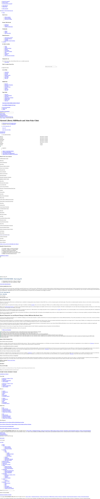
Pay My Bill (1, 442)
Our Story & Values (8, 448)
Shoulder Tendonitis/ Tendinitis (5, 177)
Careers (3, 393)
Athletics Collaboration (6, 380)
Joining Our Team (8, 466)
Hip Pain (1, 210)
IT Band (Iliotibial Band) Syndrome (6, 225)
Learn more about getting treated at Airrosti (11, 102)
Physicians (4, 379)
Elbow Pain (2, 197)
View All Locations (8, 460)
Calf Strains (2, 231)
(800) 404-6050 (2, 438)
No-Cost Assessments (6, 462)
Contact (3, 398)
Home (3, 444)
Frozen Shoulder (3, 171)
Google (59, 309)
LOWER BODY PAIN (4, 208)
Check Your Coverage (6, 410)
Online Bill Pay (5, 392)
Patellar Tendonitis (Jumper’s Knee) (6, 229)
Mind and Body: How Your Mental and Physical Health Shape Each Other (12, 422)
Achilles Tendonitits (3, 236)
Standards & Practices (36, 430)
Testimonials (4, 469)
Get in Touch (7, 480)
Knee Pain (2, 223)
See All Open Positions (9, 468)
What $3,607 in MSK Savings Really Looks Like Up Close (9, 428)
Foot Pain (1, 238)
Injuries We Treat (5, 461)
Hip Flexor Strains (3, 214)
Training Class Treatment (6, 411)
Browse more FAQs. (11, 360)
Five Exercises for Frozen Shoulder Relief (7, 426)
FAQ (3, 407)
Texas (1, 117)
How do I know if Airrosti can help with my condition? (10, 350)
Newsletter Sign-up (5, 396)
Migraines (2, 160)
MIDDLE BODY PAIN (4, 179)
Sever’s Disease (3, 242)
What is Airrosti (7, 446)
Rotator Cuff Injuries (3, 173)
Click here (92, 343)
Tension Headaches (3, 162)
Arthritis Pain (2, 205)
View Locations (3, 114)
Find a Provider (5, 408)
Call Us (6, 479)
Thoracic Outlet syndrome (4, 166)
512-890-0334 (12, 124)
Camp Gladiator (5, 381)
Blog (3, 394)
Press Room (4, 395)
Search (1, 112)
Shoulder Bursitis (3, 175)
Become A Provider (8, 467)
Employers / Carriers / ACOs (7, 378)
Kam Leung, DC (7, 292)
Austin (4, 117)
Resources (4, 482)
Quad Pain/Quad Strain (4, 221)
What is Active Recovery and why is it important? (9, 355)
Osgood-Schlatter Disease (4, 227)
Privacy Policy (29, 430)
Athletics (6, 476)
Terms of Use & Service (45, 430)
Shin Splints (2, 232)
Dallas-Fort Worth (10, 453)
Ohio (5, 450)
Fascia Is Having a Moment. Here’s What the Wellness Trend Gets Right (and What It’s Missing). (15, 424)
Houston (8, 454)
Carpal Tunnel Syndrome (4, 206)
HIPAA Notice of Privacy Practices (57, 430)
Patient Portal (2, 113)
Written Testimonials (8, 471)
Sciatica (1, 190)
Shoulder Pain (2, 169)
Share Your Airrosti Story (9, 470)
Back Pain (5, 294)
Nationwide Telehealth (9, 459)
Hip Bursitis (2, 212)
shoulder (32, 304)
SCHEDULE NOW (3, 115)
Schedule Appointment (6, 409)
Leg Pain (1, 216)
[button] (50, 158)
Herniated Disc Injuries (4, 182)
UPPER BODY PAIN (4, 158)
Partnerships (4, 473)
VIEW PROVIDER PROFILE (5, 284)
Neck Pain (2, 164)
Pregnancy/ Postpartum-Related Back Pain (7, 188)
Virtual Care (4, 463)
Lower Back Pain (3, 184)
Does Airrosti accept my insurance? (6, 341)
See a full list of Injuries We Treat (8, 105)
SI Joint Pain (2, 192)
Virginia (6, 457)
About (3, 445)
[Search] (14, 490)
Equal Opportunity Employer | (74, 430)
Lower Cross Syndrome (4, 186)
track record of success (9, 306)
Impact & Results (8, 447)
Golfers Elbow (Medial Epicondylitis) (6, 199)
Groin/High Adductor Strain (5, 218)
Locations (4, 449)
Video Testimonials (8, 472)
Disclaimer (66, 430)
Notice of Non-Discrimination (85, 430)
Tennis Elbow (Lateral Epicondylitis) (6, 201)
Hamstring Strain (3, 219)
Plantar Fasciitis (3, 240)
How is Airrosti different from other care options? (9, 346)
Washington (7, 458)
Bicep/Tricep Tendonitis (4, 195)
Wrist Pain (2, 203)
